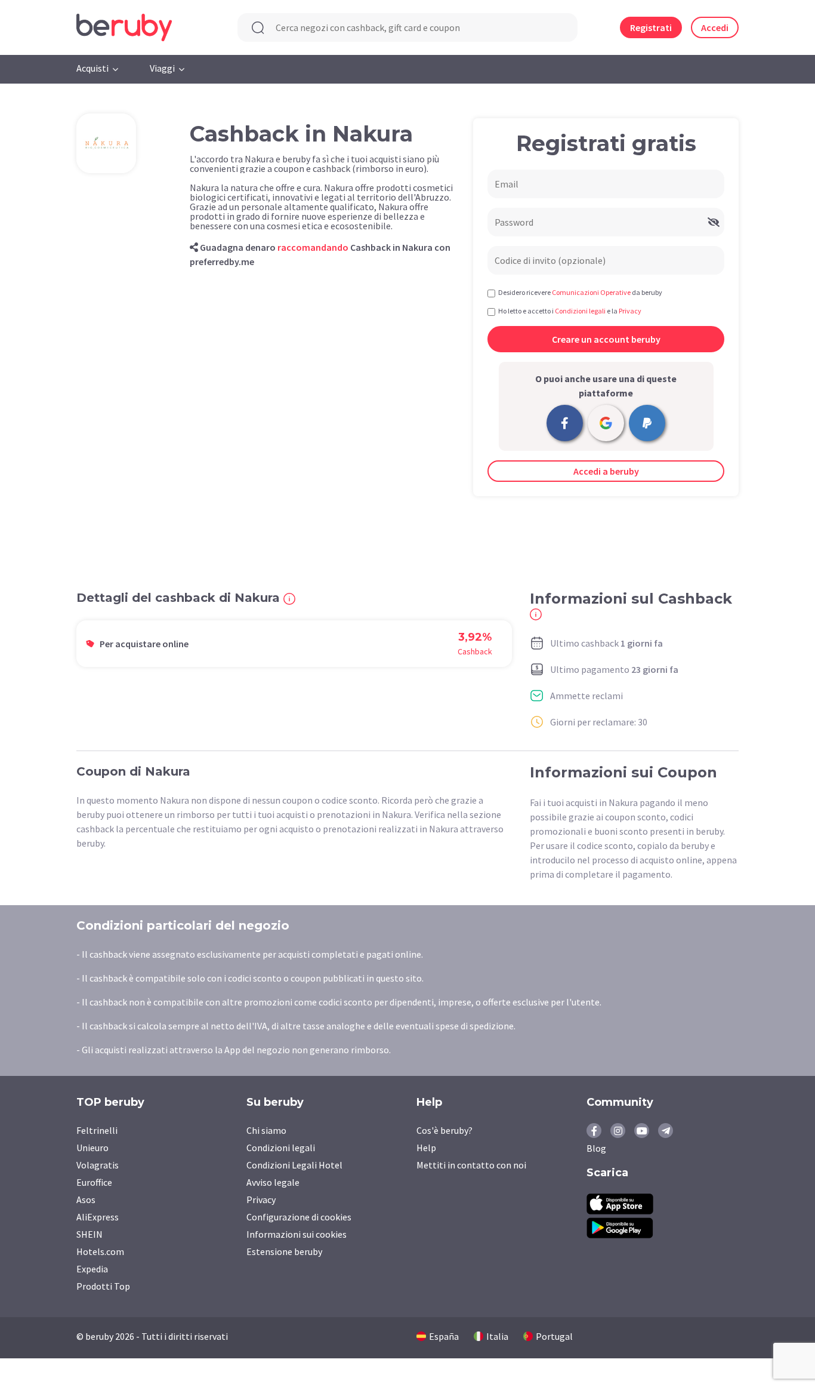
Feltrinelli (97, 1130)
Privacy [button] (630, 310)
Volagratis (97, 1165)
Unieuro (92, 1148)
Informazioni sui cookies (296, 1234)
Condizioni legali (280, 1148)
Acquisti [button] (92, 68)
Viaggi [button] (162, 68)
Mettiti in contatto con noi (471, 1165)
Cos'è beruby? (444, 1130)
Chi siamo (266, 1130)
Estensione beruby (284, 1251)
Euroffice (94, 1182)
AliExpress (97, 1217)
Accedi (714, 27)
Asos (85, 1199)
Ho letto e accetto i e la (569, 310)
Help (426, 1148)
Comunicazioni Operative (591, 292)
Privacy (261, 1199)
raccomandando (312, 247)
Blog (596, 1148)
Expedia (92, 1269)
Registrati (651, 27)
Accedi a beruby (606, 471)
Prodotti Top (103, 1286)
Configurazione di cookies (298, 1217)
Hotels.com (100, 1251)
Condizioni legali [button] (580, 310)
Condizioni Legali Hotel (294, 1165)
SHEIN (89, 1234)
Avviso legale (273, 1182)
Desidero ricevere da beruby (580, 292)
